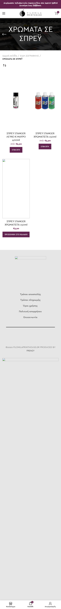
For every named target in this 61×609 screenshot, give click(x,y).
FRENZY (31, 351)
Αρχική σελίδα (9, 56)
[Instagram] (34, 336)
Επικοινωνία (30, 317)
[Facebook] (27, 336)
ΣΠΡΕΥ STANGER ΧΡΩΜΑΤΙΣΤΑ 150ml (45, 135)
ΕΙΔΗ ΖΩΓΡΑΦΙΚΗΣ (29, 56)
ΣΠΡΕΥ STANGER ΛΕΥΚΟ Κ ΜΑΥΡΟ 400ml (16, 136)
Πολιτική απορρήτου (30, 311)
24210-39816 (51, 3)
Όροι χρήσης (30, 306)
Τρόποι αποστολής (30, 294)
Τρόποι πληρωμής (30, 300)
